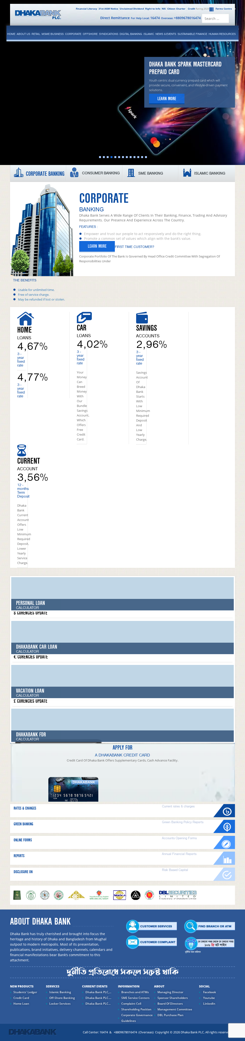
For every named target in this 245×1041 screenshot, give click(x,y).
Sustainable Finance (192, 34)
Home (11, 34)
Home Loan (21, 1004)
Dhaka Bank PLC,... (98, 992)
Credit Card (21, 998)
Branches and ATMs (135, 992)
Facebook (209, 992)
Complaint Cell (131, 1004)
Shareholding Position (136, 1009)
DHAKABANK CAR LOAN (36, 647)
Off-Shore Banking (62, 998)
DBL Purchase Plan (170, 1015)
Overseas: (181, 18)
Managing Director (170, 992)
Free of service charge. (33, 294)
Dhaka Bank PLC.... (98, 998)
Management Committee (174, 1009)
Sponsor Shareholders (172, 998)
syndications (108, 34)
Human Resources (222, 34)
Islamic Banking (60, 992)
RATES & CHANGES (25, 808)
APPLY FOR (122, 747)
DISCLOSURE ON (23, 872)
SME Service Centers (135, 998)
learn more (166, 98)
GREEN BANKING (23, 824)
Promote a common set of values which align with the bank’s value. (137, 238)
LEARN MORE (97, 246)
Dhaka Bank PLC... (98, 1004)
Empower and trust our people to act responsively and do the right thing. (142, 233)
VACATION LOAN (30, 691)
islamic (149, 34)
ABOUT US (23, 34)
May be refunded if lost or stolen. (41, 299)
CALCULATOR (27, 652)
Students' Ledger (25, 992)
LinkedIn (208, 1004)
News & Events (166, 34)
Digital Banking (131, 34)
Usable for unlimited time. (36, 290)
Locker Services (60, 1004)
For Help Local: (145, 18)
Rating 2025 (198, 8)
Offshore (90, 34)
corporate (73, 34)
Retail (36, 34)
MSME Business (53, 34)
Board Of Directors (170, 1004)
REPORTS (19, 856)
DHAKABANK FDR (31, 735)
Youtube (208, 998)
